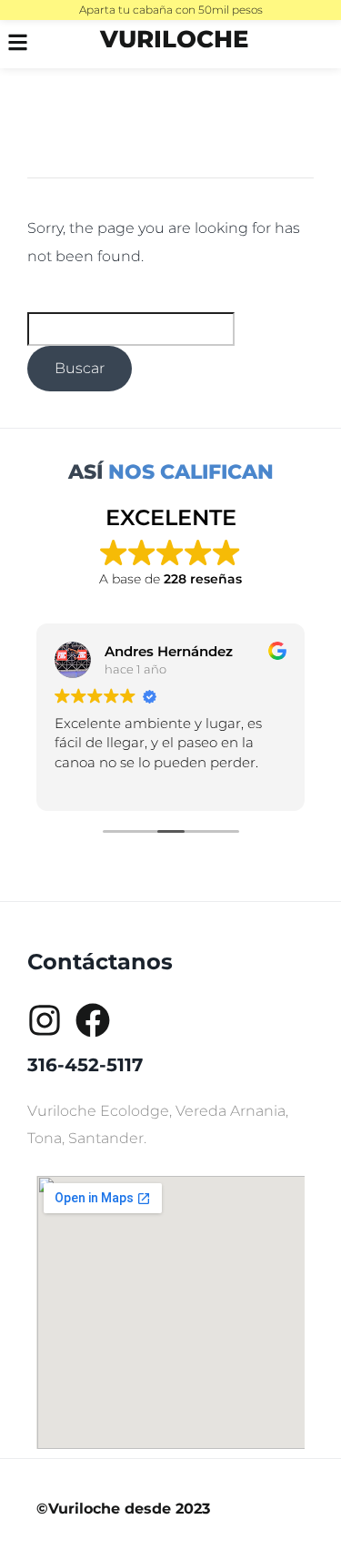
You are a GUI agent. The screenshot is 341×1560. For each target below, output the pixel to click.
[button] (27, 44)
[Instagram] (44, 1020)
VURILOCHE (174, 39)
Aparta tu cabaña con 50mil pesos (171, 9)
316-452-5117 (85, 1065)
